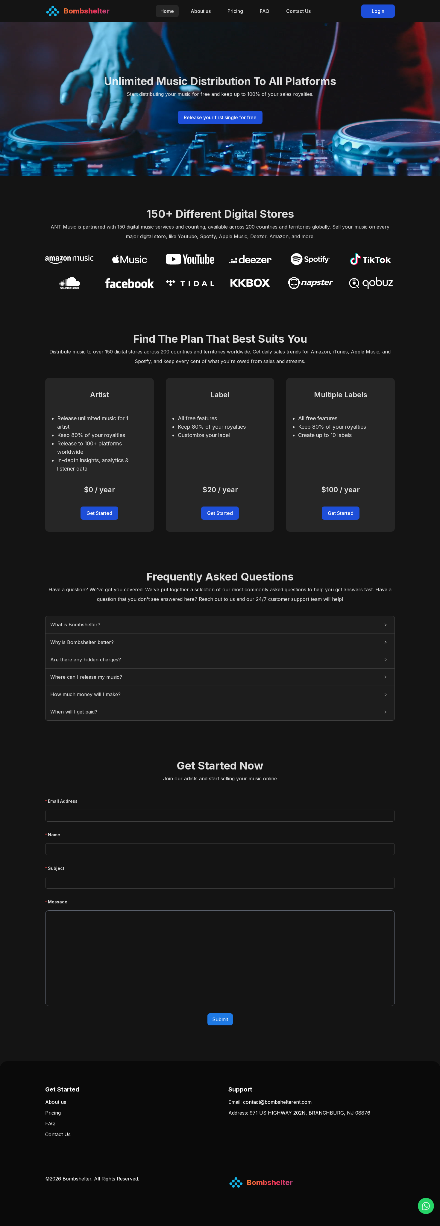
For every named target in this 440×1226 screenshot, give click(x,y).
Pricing (235, 11)
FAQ (264, 11)
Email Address (63, 801)
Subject (56, 868)
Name (54, 834)
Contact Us (298, 11)
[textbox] (220, 958)
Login (378, 11)
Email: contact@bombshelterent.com (270, 1102)
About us (201, 11)
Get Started (99, 513)
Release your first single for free (220, 117)
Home (167, 11)
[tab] (220, 624)
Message (57, 901)
